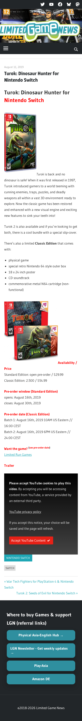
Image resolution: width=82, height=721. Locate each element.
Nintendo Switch (18, 558)
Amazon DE (41, 679)
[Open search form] (76, 49)
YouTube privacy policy (25, 512)
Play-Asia (41, 666)
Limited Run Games (18, 454)
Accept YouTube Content (28, 540)
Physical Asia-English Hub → (41, 635)
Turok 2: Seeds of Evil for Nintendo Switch (45, 593)
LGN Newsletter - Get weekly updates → (39, 650)
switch (10, 568)
